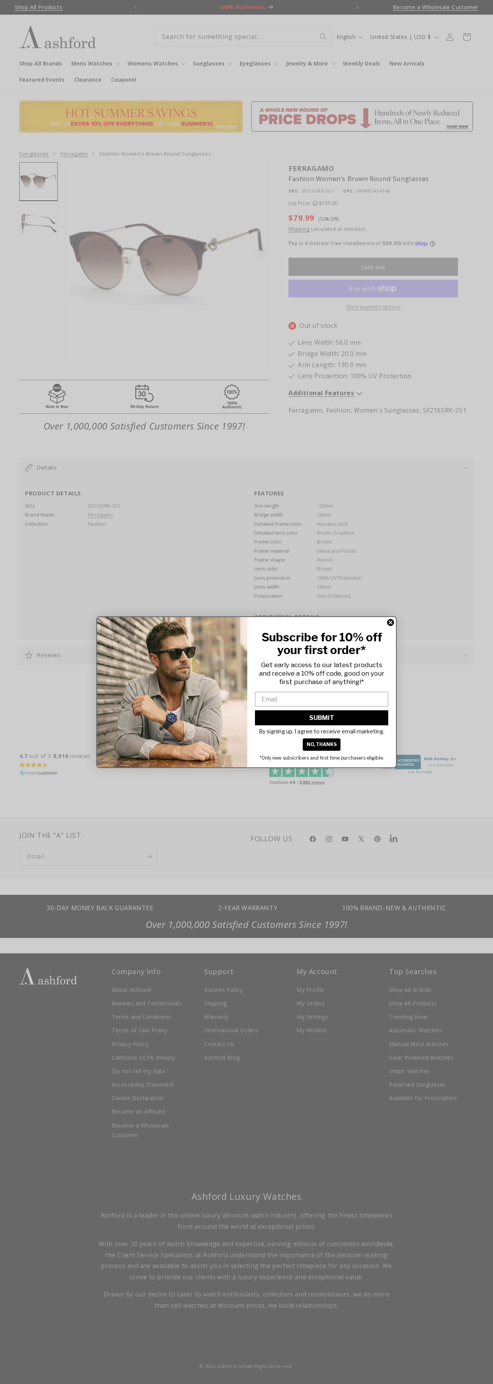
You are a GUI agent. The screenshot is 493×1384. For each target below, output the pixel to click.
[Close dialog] (390, 622)
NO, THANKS (322, 744)
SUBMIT (321, 717)
